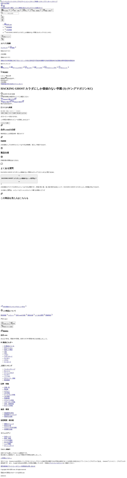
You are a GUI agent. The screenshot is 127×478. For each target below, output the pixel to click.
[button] (63, 80)
